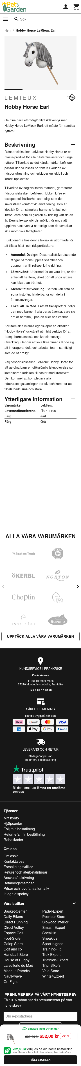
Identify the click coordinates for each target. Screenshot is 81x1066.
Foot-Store (12, 938)
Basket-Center (15, 911)
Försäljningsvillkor (18, 866)
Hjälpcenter (13, 823)
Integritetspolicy (16, 893)
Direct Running (16, 922)
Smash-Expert (53, 927)
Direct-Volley (14, 927)
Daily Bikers (13, 916)
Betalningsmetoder (19, 883)
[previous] (3, 586)
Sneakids (49, 938)
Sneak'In (49, 932)
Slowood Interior (55, 922)
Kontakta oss (40, 675)
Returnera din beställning (40, 759)
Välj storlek (40, 1060)
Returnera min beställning (24, 834)
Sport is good (52, 943)
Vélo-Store (50, 970)
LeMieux (21, 97)
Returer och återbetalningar (25, 872)
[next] (78, 586)
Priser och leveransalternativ (26, 888)
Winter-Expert (53, 976)
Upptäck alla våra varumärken (40, 636)
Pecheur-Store (53, 916)
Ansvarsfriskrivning (19, 877)
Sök (23, 19)
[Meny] (5, 19)
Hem (7, 30)
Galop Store (13, 943)
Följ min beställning (19, 828)
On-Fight (11, 981)
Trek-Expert (51, 954)
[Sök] (16, 19)
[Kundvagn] (76, 6)
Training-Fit (51, 949)
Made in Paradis (17, 970)
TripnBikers (51, 965)
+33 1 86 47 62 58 (40, 690)
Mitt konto (11, 818)
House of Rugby (16, 959)
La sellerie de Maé (18, 965)
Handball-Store (16, 954)
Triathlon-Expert (55, 959)
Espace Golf (13, 932)
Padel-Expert (52, 911)
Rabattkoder (13, 839)
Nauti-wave (13, 976)
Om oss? (11, 855)
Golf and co (13, 949)
